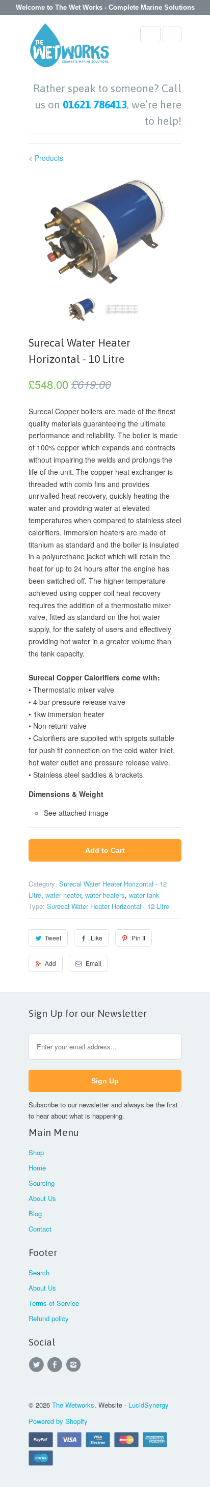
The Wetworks (73, 1405)
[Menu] (150, 34)
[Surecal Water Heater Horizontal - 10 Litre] (105, 232)
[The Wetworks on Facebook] (56, 1364)
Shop (36, 1152)
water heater (63, 895)
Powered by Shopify (58, 1421)
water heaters (105, 895)
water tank (144, 895)
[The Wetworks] (69, 48)
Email (93, 963)
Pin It (138, 937)
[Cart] (172, 34)
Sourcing (42, 1183)
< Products (46, 158)
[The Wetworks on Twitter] (38, 1364)
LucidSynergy (148, 1405)
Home (37, 1168)
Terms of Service (54, 1303)
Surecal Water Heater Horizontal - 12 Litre (108, 906)
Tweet (53, 937)
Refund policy (49, 1318)
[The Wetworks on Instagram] (75, 1364)
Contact (40, 1229)
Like (96, 937)
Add (50, 963)
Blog (35, 1213)
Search (39, 1272)
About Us (42, 1198)
